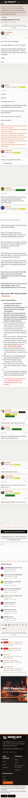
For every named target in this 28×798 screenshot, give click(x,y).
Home (4, 761)
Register (5, 779)
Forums (4, 764)
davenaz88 (5, 22)
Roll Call (14, 569)
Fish (4, 664)
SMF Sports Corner (8, 645)
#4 (26, 193)
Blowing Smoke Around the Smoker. (12, 670)
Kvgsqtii (6, 597)
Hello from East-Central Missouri (13, 574)
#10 (26, 498)
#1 (26, 38)
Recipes (17, 759)
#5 (26, 212)
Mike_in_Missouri (8, 590)
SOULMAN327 (7, 618)
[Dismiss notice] (25, 6)
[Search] (26, 2)
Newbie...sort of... (9, 616)
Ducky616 (6, 604)
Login (4, 777)
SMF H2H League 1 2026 (16, 642)
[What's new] (22, 2)
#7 (26, 432)
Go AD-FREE (8, 782)
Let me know (15, 12)
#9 (26, 481)
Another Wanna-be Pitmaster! (12, 581)
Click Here (6, 296)
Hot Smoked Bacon (8, 658)
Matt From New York (10, 610)
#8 (26, 468)
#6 (26, 419)
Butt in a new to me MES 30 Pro (13, 596)
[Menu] (2, 2)
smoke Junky (7, 569)
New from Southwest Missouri (12, 589)
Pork (10, 597)
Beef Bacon (6, 654)
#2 (26, 90)
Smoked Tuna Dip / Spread (10, 660)
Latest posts (4, 639)
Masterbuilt (15, 45)
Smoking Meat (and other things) (20, 766)
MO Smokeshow (8, 576)
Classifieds (17, 770)
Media (16, 762)
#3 (26, 156)
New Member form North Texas (13, 567)
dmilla (5, 583)
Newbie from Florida (10, 603)
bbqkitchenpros (8, 611)
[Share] (25, 38)
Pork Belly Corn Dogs (15, 648)
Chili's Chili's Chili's (8, 667)
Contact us (5, 767)
